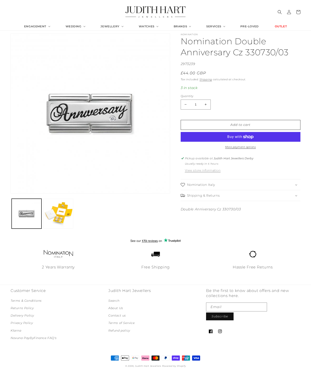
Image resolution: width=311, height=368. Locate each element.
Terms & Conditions (26, 301)
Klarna (16, 330)
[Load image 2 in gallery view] (58, 214)
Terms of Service (121, 323)
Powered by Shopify (174, 366)
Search (114, 301)
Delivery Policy (22, 315)
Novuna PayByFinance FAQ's (34, 338)
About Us (115, 308)
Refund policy (119, 330)
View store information (203, 170)
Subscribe (220, 316)
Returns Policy (22, 308)
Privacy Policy (22, 323)
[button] (37, 26)
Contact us (117, 315)
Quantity (187, 96)
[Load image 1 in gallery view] (26, 214)
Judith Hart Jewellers (148, 366)
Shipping (206, 79)
